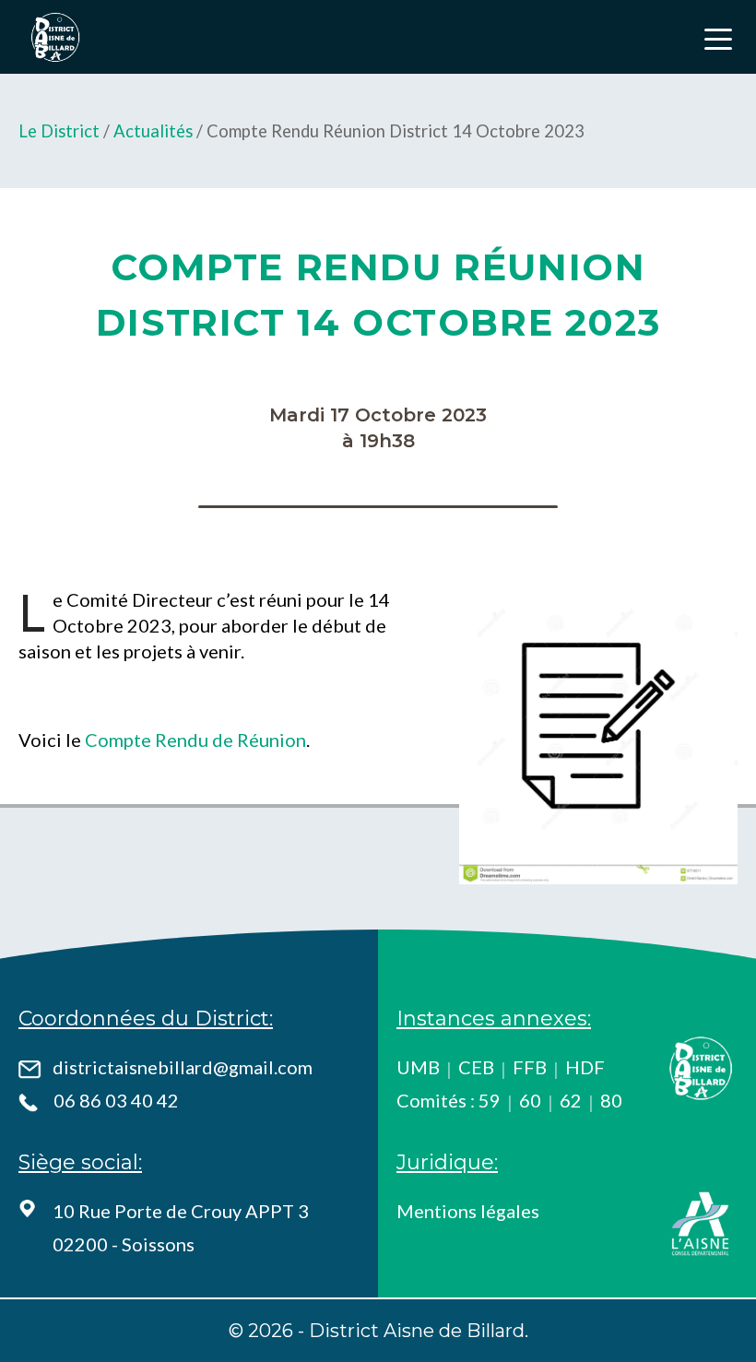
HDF (585, 1067)
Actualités (153, 131)
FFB (530, 1067)
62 (571, 1100)
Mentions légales (467, 1211)
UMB (418, 1067)
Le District (59, 131)
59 (489, 1100)
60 (530, 1100)
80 (611, 1100)
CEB (476, 1067)
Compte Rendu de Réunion (195, 739)
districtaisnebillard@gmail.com (183, 1067)
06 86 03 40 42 (116, 1100)
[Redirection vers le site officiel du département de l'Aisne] (701, 1224)
